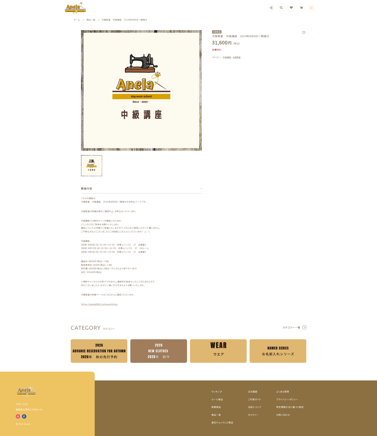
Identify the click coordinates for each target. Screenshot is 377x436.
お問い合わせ (283, 414)
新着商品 (216, 407)
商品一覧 (216, 414)
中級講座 (227, 57)
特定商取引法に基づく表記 (290, 407)
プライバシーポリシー (287, 399)
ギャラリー (253, 414)
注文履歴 (252, 391)
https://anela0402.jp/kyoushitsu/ (99, 304)
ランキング (216, 391)
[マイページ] (271, 7)
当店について (255, 407)
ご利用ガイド (254, 399)
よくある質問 (282, 391)
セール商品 (217, 399)
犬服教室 (236, 57)
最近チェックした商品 (222, 422)
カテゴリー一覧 (291, 327)
